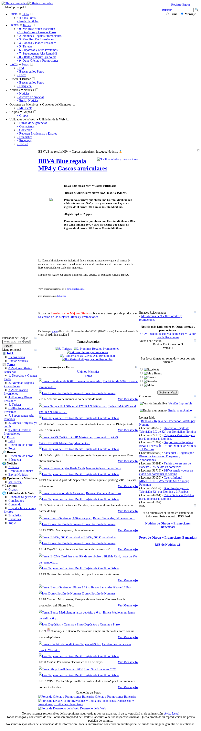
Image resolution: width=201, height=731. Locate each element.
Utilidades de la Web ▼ (24, 119)
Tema (173, 14)
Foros (13, 64)
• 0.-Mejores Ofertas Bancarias (36, 28)
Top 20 (12, 522)
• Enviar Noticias (27, 21)
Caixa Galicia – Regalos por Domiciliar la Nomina (166, 496)
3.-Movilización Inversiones (16, 391)
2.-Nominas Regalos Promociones (19, 384)
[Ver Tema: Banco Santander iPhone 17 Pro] (64, 587)
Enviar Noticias (18, 360)
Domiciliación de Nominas (98, 393)
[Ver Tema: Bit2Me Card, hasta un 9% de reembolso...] (71, 556)
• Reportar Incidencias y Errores (37, 133)
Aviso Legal (171, 713)
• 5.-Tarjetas (24, 46)
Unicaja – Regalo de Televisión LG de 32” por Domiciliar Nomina (167, 429)
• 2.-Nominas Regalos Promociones (39, 35)
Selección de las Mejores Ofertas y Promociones (68, 317)
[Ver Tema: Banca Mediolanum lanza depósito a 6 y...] (70, 612)
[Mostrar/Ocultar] (198, 150)
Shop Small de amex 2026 (100, 669)
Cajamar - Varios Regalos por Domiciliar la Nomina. (167, 436)
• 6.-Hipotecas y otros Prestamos (37, 50)
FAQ (11, 441)
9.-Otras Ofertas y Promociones (17, 431)
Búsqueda (14, 459)
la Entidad (61, 296)
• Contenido (24, 130)
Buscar (167, 9)
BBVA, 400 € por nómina (99, 537)
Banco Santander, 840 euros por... (114, 518)
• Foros (21, 75)
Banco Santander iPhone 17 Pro (111, 587)
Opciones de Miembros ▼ (25, 104)
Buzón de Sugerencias (22, 497)
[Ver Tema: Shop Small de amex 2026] (61, 669)
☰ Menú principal (13, 7)
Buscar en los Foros (20, 444)
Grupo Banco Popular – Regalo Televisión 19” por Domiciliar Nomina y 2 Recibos (167, 446)
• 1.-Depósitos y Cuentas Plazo (36, 32)
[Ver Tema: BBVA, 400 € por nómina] (61, 537)
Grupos (13, 489)
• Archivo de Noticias (30, 97)
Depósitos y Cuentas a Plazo (102, 624)
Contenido (14, 504)
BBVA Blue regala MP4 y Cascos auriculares (72, 164)
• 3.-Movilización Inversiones (35, 39)
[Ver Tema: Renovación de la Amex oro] (62, 493)
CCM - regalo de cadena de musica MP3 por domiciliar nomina (168, 335)
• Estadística (24, 137)
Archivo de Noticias (20, 470)
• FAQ (21, 68)
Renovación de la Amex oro (103, 493)
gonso (55, 331)
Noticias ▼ (16, 90)
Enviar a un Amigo (180, 410)
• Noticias (23, 93)
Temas (14, 24)
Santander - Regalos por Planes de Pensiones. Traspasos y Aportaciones (166, 456)
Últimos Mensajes (88, 371)
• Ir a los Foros (26, 17)
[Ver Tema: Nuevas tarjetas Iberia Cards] (62, 468)
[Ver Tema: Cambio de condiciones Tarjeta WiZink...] (70, 644)
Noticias (13, 467)
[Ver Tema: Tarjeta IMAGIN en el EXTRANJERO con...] (73, 406)
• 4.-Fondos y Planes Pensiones (36, 43)
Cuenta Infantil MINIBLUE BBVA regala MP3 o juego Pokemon (164, 481)
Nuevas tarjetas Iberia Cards (103, 468)
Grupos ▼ (16, 112)
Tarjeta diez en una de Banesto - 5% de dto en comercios (165, 465)
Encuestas (14, 519)
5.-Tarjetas (14, 404)
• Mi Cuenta (24, 108)
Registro (176, 4)
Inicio (13, 13)
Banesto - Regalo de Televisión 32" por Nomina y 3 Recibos (164, 489)
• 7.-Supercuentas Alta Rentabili (37, 53)
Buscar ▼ (15, 79)
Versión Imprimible (180, 403)
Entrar (186, 4)
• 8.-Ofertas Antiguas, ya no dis (36, 57)
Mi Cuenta (15, 482)
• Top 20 (22, 144)
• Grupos (22, 115)
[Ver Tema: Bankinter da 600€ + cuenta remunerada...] (70, 381)
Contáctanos (16, 500)
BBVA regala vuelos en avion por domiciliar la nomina (166, 472)
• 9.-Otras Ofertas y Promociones (37, 60)
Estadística (15, 515)
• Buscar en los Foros (30, 71)
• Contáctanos (26, 126)
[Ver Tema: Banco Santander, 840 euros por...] (65, 518)
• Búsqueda (24, 86)
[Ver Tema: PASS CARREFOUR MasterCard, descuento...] (74, 437)
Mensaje (190, 14)
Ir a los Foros (16, 357)
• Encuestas (24, 140)
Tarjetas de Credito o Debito (101, 418)
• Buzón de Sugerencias (32, 123)
